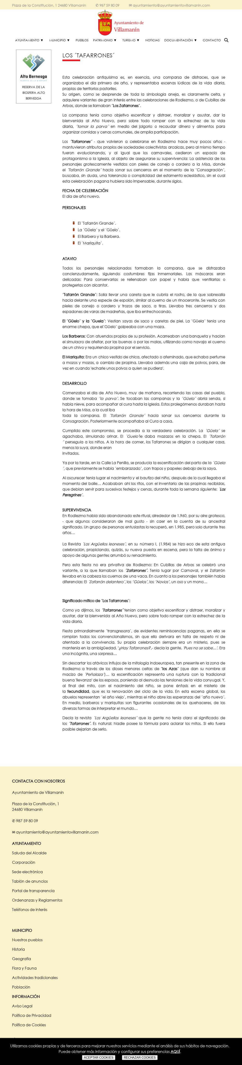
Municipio (57, 40)
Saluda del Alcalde (29, 853)
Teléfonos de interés (29, 909)
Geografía (21, 958)
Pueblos (82, 40)
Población (21, 987)
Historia (18, 949)
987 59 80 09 (109, 5)
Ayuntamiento (27, 40)
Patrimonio (102, 40)
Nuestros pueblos (27, 939)
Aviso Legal (22, 1006)
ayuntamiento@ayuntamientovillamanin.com (171, 5)
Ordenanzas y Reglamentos (37, 900)
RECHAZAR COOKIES (140, 1057)
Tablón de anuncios (30, 881)
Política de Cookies (29, 1024)
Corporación (23, 862)
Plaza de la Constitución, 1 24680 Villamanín (49, 5)
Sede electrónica (27, 871)
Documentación (178, 40)
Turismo (128, 40)
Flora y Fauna (24, 968)
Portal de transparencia (33, 890)
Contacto (212, 40)
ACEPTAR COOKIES (98, 1057)
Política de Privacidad (31, 1015)
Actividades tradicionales (35, 977)
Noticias (152, 40)
